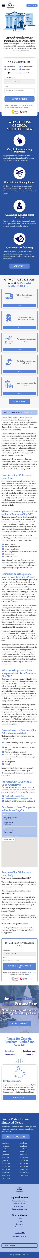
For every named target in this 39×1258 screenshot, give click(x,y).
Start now (19, 401)
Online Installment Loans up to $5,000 (18, 799)
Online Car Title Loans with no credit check (20, 801)
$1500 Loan (5, 1158)
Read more (19, 1097)
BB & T (5, 814)
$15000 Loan (6, 1172)
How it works (20, 1224)
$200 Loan (23, 1143)
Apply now (32, 5)
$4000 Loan (24, 1160)
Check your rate (16, 1137)
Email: (7, 87)
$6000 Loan (24, 1163)
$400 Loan (23, 1146)
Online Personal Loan (19, 1206)
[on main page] (10, 5)
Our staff (19, 1221)
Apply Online (19, 99)
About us (19, 1219)
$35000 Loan (6, 1178)
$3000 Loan (6, 1160)
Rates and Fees (19, 1227)
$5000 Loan (6, 1163)
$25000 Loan (6, 1175)
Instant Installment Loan (19, 1209)
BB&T (5, 828)
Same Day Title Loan (20, 1204)
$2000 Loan (24, 1158)
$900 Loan (5, 1155)
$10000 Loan (24, 1169)
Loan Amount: (10, 78)
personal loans (23, 483)
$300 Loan (5, 1146)
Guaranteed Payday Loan (19, 1201)
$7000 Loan (6, 1166)
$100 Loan (5, 1143)
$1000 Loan (24, 1155)
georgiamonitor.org (17, 1255)
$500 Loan (5, 1149)
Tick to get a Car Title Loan (23, 73)
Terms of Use (7, 107)
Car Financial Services (10, 837)
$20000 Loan (24, 1172)
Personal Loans (15, 412)
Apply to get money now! (19, 967)
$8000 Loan (24, 1166)
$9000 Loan (6, 1169)
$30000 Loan (24, 1175)
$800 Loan (23, 1152)
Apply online (19, 1023)
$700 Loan (5, 1152)
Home (6, 412)
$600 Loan (23, 1149)
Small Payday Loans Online (14, 796)
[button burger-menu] (3, 6)
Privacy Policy (29, 105)
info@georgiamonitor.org (20, 1236)
